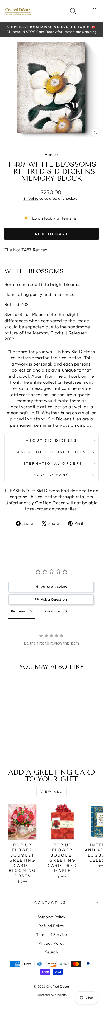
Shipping (30, 198)
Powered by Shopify (51, 995)
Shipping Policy (51, 916)
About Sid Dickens (51, 440)
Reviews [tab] (18, 611)
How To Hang (51, 475)
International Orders (52, 463)
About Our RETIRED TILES (51, 452)
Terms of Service (51, 934)
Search (51, 951)
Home (50, 154)
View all (51, 792)
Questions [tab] (52, 611)
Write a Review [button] (54, 586)
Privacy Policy (51, 943)
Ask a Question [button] (54, 599)
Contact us (50, 902)
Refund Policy (51, 925)
